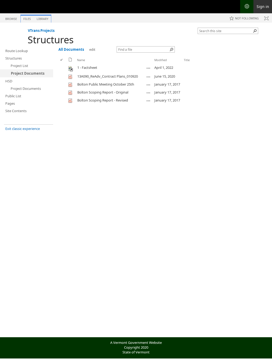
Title (187, 60)
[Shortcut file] (70, 69)
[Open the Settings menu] (246, 6)
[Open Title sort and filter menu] (186, 64)
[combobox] (225, 30)
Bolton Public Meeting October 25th (105, 84)
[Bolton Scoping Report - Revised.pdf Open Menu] (148, 101)
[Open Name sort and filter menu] (79, 64)
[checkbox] (61, 60)
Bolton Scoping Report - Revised (102, 100)
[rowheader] (62, 68)
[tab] (11, 17)
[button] (255, 31)
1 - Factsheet (87, 67)
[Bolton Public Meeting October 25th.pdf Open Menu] (148, 85)
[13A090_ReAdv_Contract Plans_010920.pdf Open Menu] (148, 77)
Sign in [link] (263, 6)
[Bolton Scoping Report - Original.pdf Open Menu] (148, 93)
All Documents (71, 49)
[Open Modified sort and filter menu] (156, 64)
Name (81, 60)
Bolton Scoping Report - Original (102, 92)
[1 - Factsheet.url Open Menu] (148, 68)
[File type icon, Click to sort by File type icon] (70, 60)
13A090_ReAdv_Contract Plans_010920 (107, 76)
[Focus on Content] (266, 18)
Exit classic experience (22, 128)
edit (92, 49)
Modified (160, 60)
